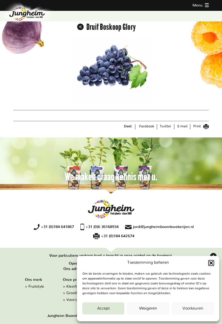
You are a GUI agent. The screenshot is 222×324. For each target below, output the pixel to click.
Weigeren (148, 308)
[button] (211, 263)
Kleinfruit (74, 286)
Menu (198, 5)
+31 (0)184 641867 (57, 227)
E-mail (182, 126)
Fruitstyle (36, 286)
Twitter (165, 126)
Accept (103, 308)
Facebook (146, 126)
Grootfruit (74, 293)
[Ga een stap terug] (80, 27)
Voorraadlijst (76, 300)
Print (197, 126)
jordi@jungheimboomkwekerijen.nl (163, 227)
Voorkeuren (192, 308)
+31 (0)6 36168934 (102, 227)
